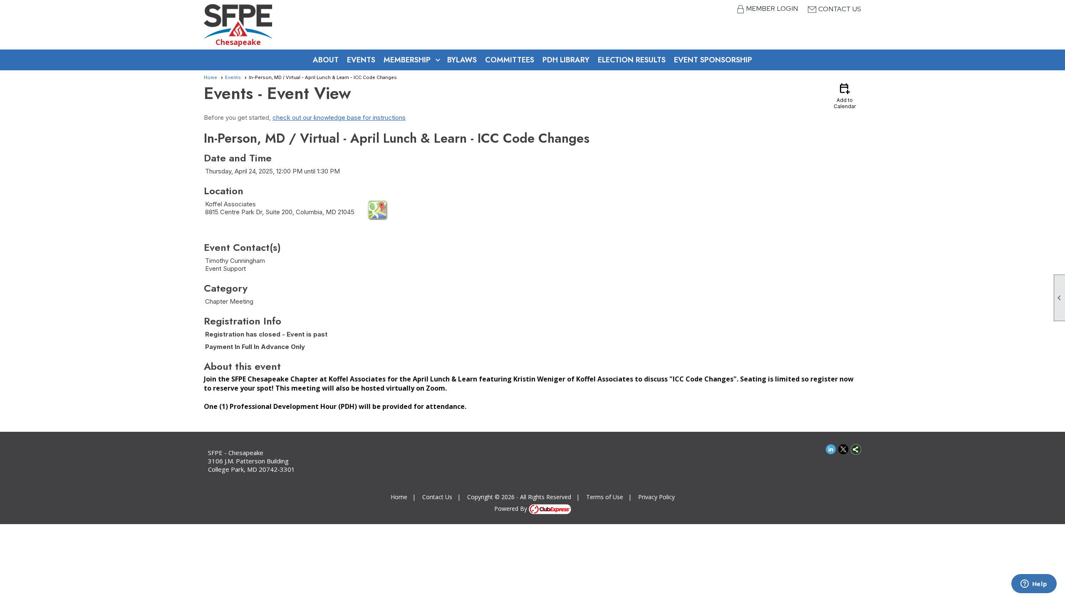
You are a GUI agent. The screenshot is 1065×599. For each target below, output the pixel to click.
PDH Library (565, 59)
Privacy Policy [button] (656, 497)
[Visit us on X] (843, 449)
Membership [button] (407, 59)
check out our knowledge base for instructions (339, 117)
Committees (509, 59)
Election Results (632, 59)
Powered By (511, 508)
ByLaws (462, 59)
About (326, 59)
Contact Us (839, 9)
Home (210, 77)
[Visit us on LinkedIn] (831, 449)
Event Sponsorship (713, 59)
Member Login (773, 8)
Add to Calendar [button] (845, 95)
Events (361, 59)
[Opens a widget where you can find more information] (1034, 584)
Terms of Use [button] (604, 497)
